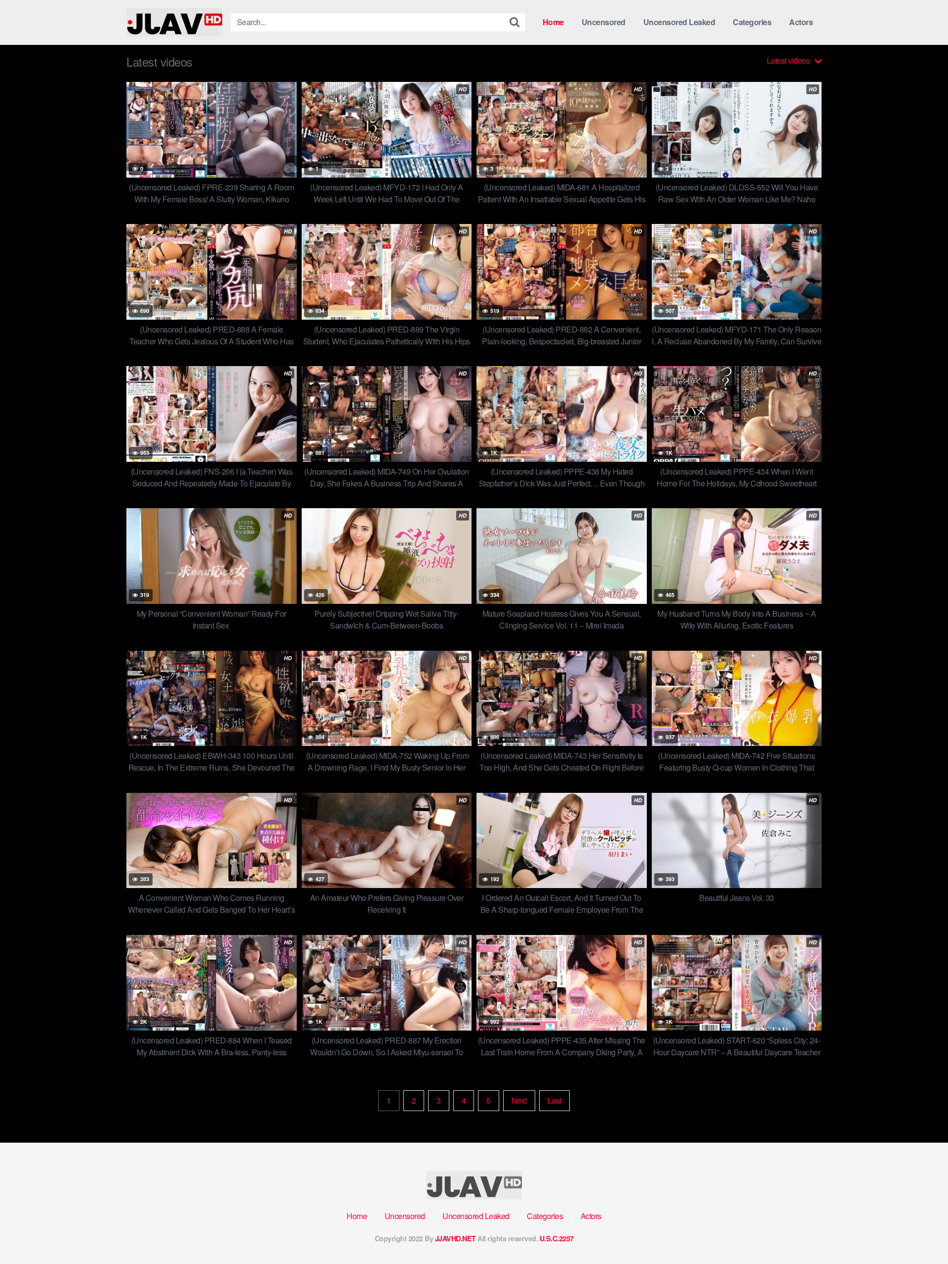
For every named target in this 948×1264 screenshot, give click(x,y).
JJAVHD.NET (455, 1238)
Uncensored (604, 22)
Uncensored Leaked (679, 22)
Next (519, 1100)
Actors (801, 22)
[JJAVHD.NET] (174, 22)
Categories (752, 22)
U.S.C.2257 (557, 1238)
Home (553, 22)
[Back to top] (921, 1232)
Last (554, 1100)
